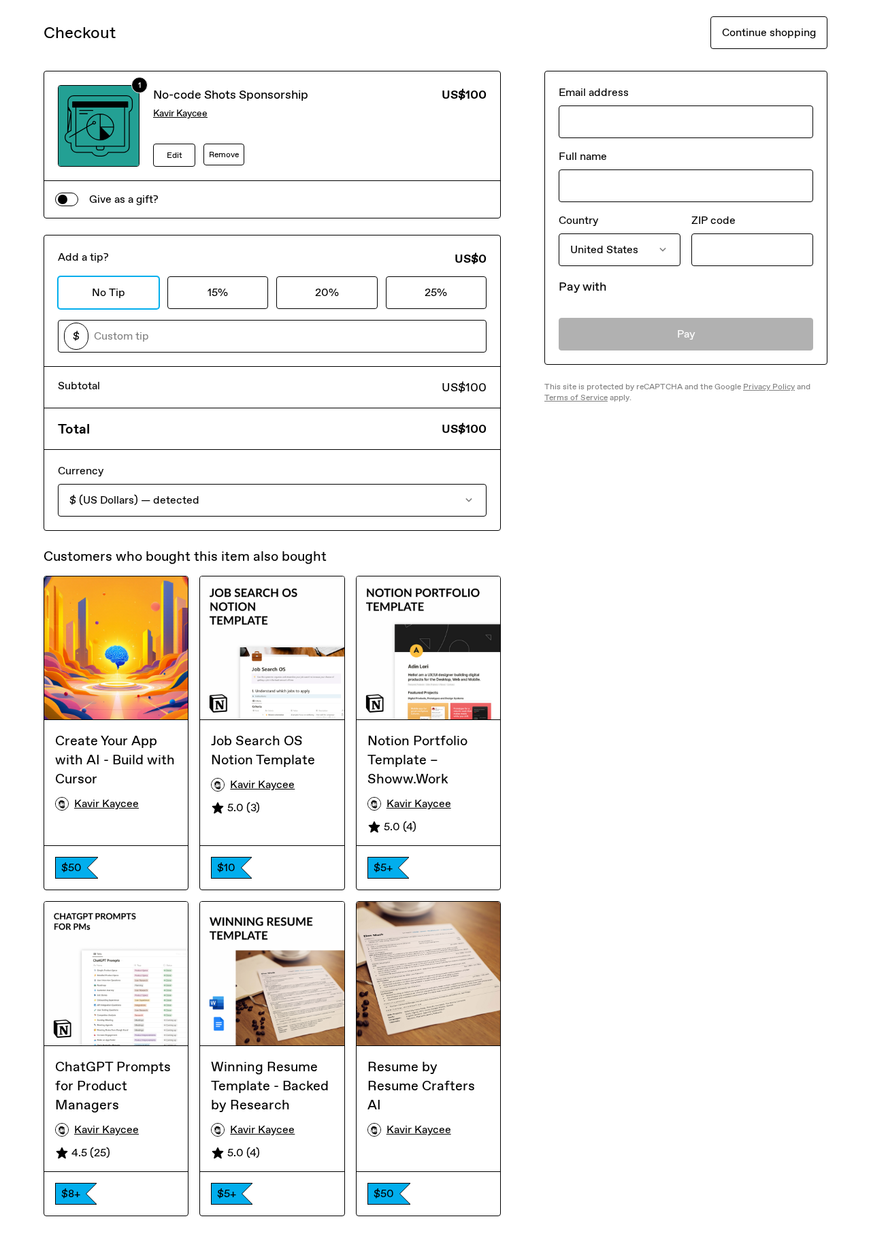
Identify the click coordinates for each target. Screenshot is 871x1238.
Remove (224, 154)
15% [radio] (218, 292)
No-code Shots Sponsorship (230, 94)
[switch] (66, 199)
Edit (174, 155)
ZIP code (713, 220)
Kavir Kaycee (180, 113)
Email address (594, 92)
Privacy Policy (769, 386)
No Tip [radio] (108, 292)
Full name (583, 156)
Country (578, 220)
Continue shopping (769, 32)
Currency (80, 470)
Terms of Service (576, 397)
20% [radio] (327, 292)
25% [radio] (436, 292)
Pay (686, 333)
